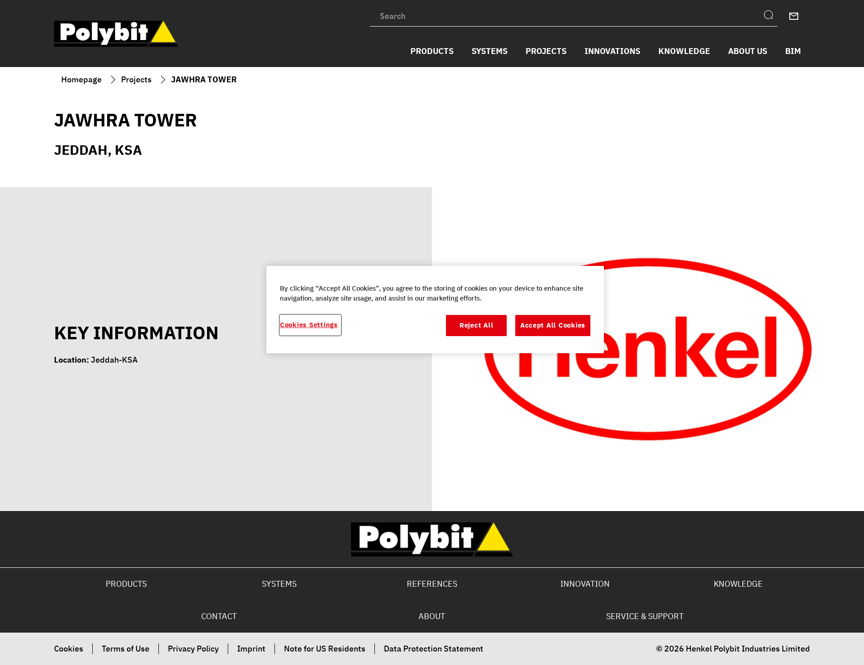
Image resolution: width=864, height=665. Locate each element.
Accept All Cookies (552, 325)
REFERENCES (432, 584)
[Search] (771, 16)
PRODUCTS (126, 584)
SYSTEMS (279, 584)
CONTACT (219, 616)
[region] (435, 309)
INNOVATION (585, 584)
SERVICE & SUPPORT (645, 616)
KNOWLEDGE (738, 584)
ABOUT (431, 616)
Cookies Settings (309, 325)
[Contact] (793, 16)
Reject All (476, 325)
